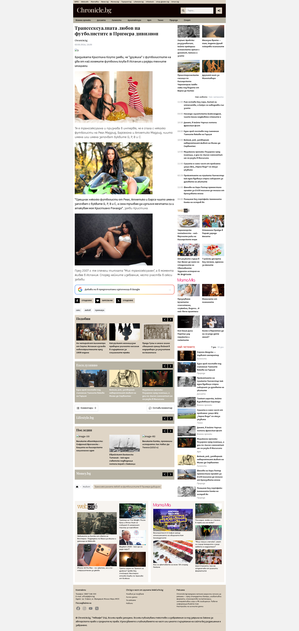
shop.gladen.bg (162, 2)
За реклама (131, 600)
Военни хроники (83, 20)
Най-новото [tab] (201, 97)
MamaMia (95, 2)
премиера (99, 310)
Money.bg (115, 2)
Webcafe (84, 2)
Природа (174, 20)
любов (88, 310)
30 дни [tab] (220, 347)
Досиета (101, 20)
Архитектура (134, 20)
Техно (160, 20)
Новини (129, 603)
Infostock (150, 2)
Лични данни (131, 597)
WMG (76, 2)
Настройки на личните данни (190, 606)
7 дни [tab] (213, 347)
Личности (116, 20)
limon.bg (175, 2)
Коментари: (88, 408)
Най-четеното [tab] (216, 97)
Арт (149, 20)
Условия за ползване (135, 594)
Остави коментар (162, 408)
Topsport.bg (126, 2)
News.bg (104, 2)
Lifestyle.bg (138, 2)
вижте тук (193, 604)
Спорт (187, 20)
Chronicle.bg (81, 40)
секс (78, 310)
